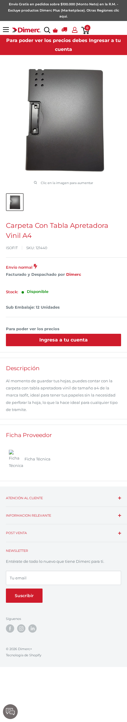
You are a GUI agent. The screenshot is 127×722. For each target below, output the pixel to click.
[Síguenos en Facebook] (10, 628)
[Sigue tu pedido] (64, 30)
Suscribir (24, 595)
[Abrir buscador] (46, 30)
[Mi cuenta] (73, 30)
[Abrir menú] (6, 29)
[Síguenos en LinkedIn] (32, 628)
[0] (84, 30)
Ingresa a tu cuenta (63, 340)
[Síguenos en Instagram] (21, 628)
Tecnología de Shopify (23, 655)
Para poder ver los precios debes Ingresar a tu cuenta (63, 45)
